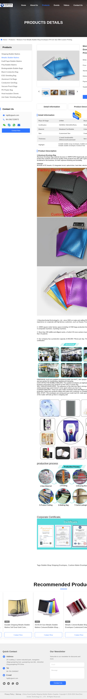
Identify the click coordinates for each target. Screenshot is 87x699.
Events (56, 5)
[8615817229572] (12, 684)
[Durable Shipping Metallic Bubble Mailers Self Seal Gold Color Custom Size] (18, 608)
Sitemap (18, 694)
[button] (14, 612)
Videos (66, 5)
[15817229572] (17, 684)
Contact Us (78, 5)
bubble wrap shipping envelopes (54, 565)
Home (23, 5)
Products (46, 5)
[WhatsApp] (14, 125)
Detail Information (52, 107)
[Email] (19, 125)
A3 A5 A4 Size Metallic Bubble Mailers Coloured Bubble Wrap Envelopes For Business (46, 626)
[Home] (6, 5)
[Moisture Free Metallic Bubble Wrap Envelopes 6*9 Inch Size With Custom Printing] (58, 65)
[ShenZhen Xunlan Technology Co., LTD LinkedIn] (8, 684)
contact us (58, 683)
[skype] (9, 125)
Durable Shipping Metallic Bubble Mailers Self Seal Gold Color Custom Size (17, 626)
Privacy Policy (9, 694)
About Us (34, 5)
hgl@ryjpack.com (12, 115)
